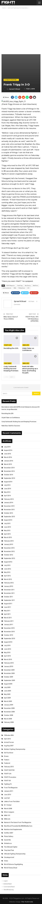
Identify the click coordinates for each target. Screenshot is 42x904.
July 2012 (7, 565)
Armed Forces (9, 742)
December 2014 (9, 467)
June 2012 (7, 569)
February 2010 (9, 663)
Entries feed (8, 884)
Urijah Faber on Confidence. (11, 417)
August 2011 (8, 603)
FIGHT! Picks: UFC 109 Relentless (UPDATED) (32, 319)
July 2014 (7, 485)
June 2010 (7, 649)
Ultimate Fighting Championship (11, 80)
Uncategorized (9, 857)
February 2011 (9, 621)
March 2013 (8, 537)
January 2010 (8, 666)
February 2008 (9, 722)
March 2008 (8, 719)
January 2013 (8, 544)
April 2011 (7, 614)
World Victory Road (10, 868)
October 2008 (8, 715)
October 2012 (8, 555)
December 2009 (9, 670)
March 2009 (8, 701)
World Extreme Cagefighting (13, 864)
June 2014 (7, 488)
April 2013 (7, 534)
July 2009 (7, 687)
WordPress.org (8, 889)
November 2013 (9, 509)
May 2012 (7, 572)
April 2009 (7, 698)
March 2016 (8, 457)
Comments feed (9, 886)
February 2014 (9, 499)
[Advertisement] (21, 30)
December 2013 (9, 506)
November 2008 (9, 712)
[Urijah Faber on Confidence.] (30, 340)
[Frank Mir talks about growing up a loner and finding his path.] (30, 358)
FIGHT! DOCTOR (9, 770)
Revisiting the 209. (8, 413)
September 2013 (9, 516)
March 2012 (8, 579)
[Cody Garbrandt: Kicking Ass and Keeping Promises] (12, 358)
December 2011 (9, 590)
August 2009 (8, 684)
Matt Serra (35, 285)
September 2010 (9, 638)
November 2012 (9, 551)
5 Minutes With (9, 735)
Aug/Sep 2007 (8, 746)
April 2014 (7, 495)
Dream (6, 756)
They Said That (9, 850)
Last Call (7, 798)
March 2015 (8, 464)
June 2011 (7, 607)
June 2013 (7, 527)
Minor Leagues (9, 812)
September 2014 (9, 478)
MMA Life (26, 345)
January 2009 (8, 705)
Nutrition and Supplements (13, 829)
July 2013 (7, 523)
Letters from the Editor (12, 801)
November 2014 (9, 471)
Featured (7, 363)
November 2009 (9, 673)
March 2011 (8, 617)
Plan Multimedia (27, 902)
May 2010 (7, 652)
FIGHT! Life (7, 345)
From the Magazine (10, 787)
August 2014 (8, 482)
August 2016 (8, 450)
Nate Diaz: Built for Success (11, 426)
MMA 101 (7, 815)
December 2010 (9, 628)
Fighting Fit (8, 784)
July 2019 (7, 447)
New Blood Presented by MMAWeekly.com (18, 826)
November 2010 (9, 631)
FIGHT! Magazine (10, 285)
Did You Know (8, 753)
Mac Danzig (28, 285)
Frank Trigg (20, 285)
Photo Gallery (8, 836)
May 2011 (7, 610)
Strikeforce (8, 843)
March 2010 (8, 659)
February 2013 (9, 541)
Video (6, 861)
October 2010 (8, 635)
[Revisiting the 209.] (12, 340)
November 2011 (9, 593)
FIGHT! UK (7, 780)
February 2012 (9, 583)
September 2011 (9, 600)
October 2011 (8, 597)
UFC (28, 288)
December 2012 (9, 548)
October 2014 (8, 474)
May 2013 (7, 530)
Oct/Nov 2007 (8, 833)
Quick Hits (7, 840)
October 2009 (8, 677)
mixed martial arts (7, 288)
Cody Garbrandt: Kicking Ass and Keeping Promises (19, 421)
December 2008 (9, 708)
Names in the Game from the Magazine (17, 822)
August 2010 (8, 642)
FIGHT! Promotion (10, 777)
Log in (6, 881)
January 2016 (8, 461)
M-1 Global (7, 805)
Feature (6, 760)
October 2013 (8, 513)
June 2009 (7, 691)
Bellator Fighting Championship (14, 749)
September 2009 (9, 680)
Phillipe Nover (21, 288)
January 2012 (8, 586)
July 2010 (7, 645)
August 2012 (8, 562)
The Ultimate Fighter (10, 847)
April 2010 (7, 656)
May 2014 (7, 492)
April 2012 (7, 576)
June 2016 (7, 454)
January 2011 (8, 624)
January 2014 (8, 502)
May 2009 (7, 694)
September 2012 (9, 558)
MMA (15, 288)
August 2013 (8, 520)
